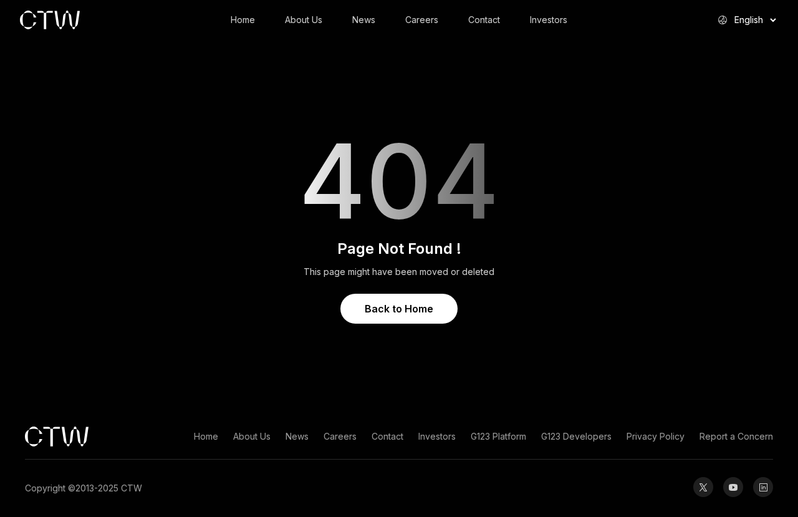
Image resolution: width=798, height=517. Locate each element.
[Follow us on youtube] (733, 487)
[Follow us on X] (703, 487)
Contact (484, 19)
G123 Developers (576, 436)
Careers (421, 19)
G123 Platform (498, 436)
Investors (548, 19)
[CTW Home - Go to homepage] (95, 20)
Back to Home (399, 308)
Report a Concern (736, 436)
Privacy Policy (656, 436)
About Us (303, 19)
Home (243, 19)
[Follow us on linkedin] (763, 487)
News (363, 19)
